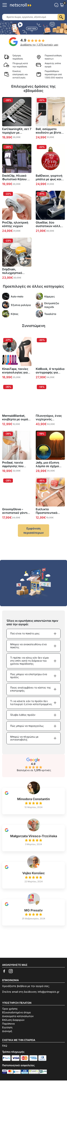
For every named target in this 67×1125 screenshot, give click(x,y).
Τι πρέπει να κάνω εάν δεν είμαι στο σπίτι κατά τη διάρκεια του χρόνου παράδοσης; (29, 660)
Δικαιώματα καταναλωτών (18, 1016)
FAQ (4, 1045)
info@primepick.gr (48, 991)
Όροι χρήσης (10, 1008)
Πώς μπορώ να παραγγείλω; (27, 725)
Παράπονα (8, 1023)
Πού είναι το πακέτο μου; (25, 633)
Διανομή (7, 1031)
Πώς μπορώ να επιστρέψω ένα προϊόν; (28, 676)
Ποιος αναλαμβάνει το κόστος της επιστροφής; (30, 689)
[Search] (61, 17)
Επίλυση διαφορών (13, 1019)
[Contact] (56, 5)
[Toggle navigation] (4, 4)
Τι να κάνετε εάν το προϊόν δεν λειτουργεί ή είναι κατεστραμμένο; (31, 703)
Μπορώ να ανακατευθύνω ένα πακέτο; (28, 646)
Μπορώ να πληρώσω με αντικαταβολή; (24, 738)
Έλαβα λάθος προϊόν (22, 714)
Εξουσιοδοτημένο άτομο (16, 1012)
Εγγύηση (7, 1027)
